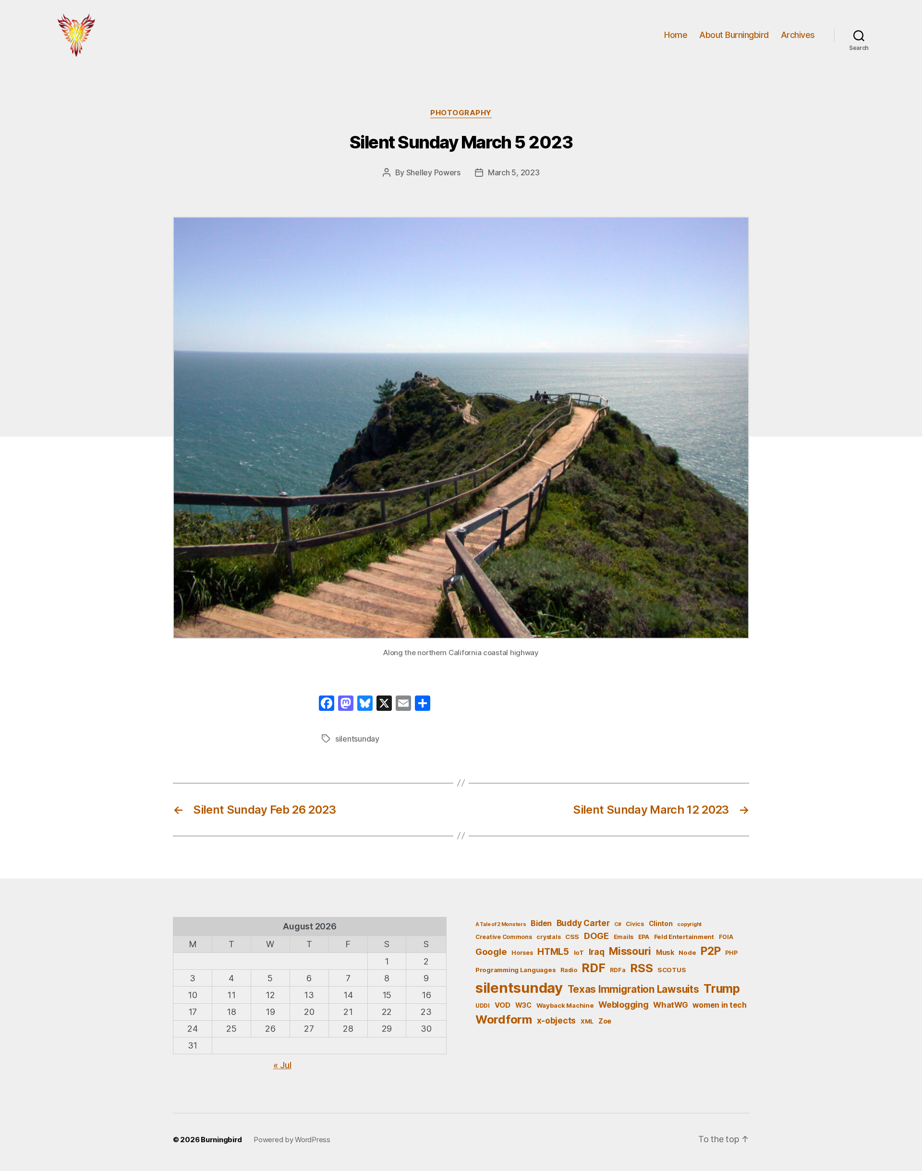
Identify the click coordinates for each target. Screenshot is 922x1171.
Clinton (661, 923)
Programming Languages (515, 970)
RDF (593, 968)
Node (687, 952)
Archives (798, 35)
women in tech (719, 1005)
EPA (643, 936)
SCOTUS (671, 970)
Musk (665, 952)
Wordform (503, 1019)
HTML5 (553, 951)
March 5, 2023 (514, 172)
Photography (461, 113)
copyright (689, 924)
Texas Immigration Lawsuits (633, 989)
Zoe (604, 1021)
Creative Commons (503, 936)
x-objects (556, 1020)
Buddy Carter (583, 923)
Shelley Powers (433, 172)
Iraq (597, 952)
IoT (579, 952)
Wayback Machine (565, 1005)
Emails (623, 936)
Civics (634, 923)
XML (587, 1021)
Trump (722, 988)
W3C (523, 1005)
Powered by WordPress (292, 1139)
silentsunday (357, 739)
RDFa (617, 970)
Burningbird (221, 1139)
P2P (710, 951)
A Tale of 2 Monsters (500, 924)
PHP (731, 952)
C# (617, 924)
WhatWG (670, 1005)
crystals (548, 936)
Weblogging (623, 1005)
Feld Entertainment (684, 936)
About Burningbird (734, 35)
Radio (568, 970)
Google (491, 951)
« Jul (282, 1065)
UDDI (482, 1005)
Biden (541, 923)
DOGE (596, 935)
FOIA (726, 936)
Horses (522, 952)
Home (675, 35)
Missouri (630, 951)
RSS (641, 968)
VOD (502, 1005)
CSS (572, 936)
